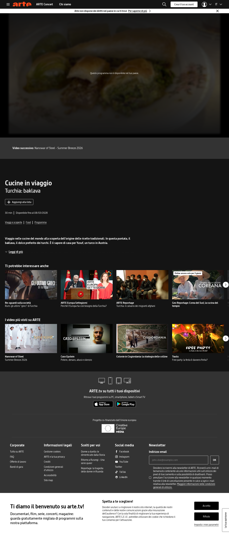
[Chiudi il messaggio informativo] (217, 10)
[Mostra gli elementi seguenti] (226, 285)
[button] (164, 4)
